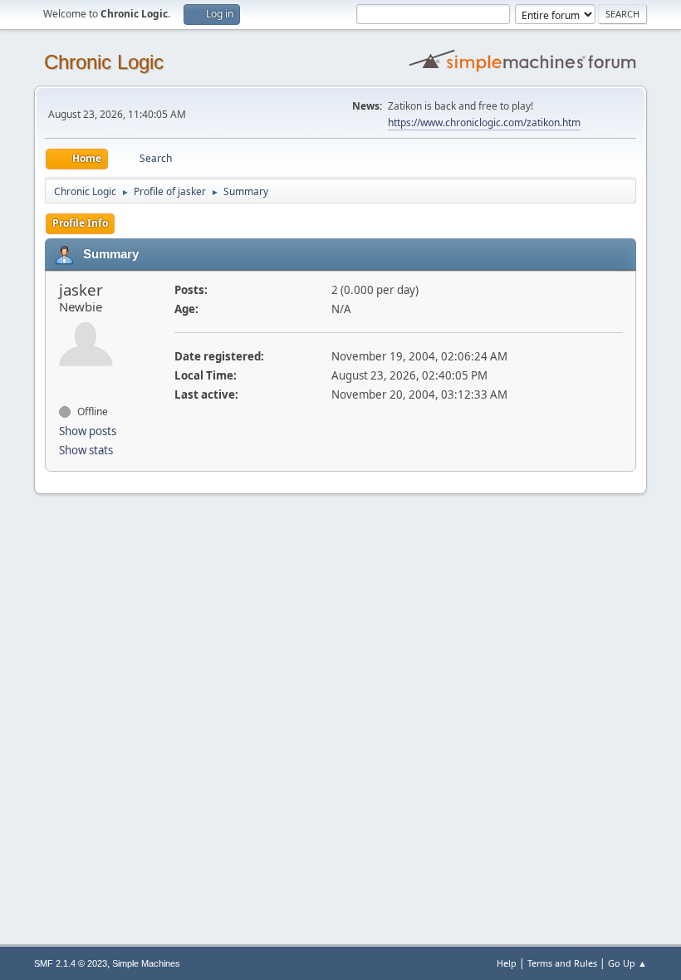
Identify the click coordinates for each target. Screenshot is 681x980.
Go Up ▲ (627, 963)
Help (507, 963)
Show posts (87, 431)
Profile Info (80, 223)
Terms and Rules (562, 963)
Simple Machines (146, 963)
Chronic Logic (104, 62)
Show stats (86, 450)
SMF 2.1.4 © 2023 (70, 963)
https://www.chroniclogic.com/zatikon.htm (484, 122)
